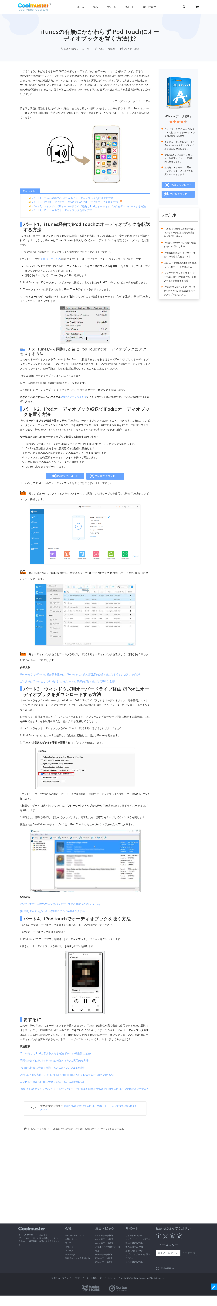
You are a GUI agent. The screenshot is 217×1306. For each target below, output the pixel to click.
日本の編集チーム (74, 49)
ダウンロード (71, 1246)
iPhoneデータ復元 (103, 1258)
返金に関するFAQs (134, 1250)
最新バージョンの (50, 259)
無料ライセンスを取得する (77, 1258)
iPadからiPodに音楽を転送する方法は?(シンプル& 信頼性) (53, 1067)
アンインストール (108, 1278)
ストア (68, 1243)
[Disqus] (86, 1183)
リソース (69, 1250)
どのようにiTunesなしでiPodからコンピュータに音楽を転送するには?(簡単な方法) (67, 681)
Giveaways (70, 1254)
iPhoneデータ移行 (178, 116)
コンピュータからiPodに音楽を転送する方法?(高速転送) (52, 1081)
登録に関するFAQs (134, 1262)
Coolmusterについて (75, 1235)
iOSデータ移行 (107, 49)
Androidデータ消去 (104, 1243)
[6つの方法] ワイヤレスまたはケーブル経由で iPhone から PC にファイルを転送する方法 (180, 276)
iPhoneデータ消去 (103, 1262)
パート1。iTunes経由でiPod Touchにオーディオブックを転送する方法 (72, 198)
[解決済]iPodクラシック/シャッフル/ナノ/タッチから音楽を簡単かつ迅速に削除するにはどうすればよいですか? (84, 1089)
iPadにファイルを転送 (74, 397)
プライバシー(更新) (71, 1278)
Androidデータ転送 (104, 1235)
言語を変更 (166, 1268)
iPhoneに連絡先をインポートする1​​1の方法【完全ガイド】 (180, 254)
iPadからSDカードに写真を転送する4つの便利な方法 (180, 244)
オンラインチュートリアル (137, 1239)
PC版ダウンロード (67, 476)
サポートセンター (133, 1235)
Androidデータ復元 (104, 1239)
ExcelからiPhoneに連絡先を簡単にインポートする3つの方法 (180, 264)
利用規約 (55, 1278)
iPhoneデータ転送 (103, 1254)
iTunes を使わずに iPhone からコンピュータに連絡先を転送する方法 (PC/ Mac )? (180, 232)
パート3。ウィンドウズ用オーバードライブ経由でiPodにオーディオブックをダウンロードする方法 (89, 206)
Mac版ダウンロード (181, 194)
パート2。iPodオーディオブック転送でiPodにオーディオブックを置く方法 (75, 202)
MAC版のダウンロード (107, 476)
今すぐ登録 (188, 1253)
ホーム (80, 6)
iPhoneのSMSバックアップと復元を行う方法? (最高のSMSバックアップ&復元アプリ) (180, 290)
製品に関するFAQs (134, 1243)
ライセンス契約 (90, 1278)
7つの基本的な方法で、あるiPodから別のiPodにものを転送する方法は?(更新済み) (67, 1075)
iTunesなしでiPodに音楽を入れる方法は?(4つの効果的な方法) (55, 1053)
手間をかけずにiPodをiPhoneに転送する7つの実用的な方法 (54, 1060)
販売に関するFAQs (134, 1246)
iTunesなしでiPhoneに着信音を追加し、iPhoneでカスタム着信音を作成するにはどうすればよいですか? (80, 674)
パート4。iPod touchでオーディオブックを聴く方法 (62, 210)
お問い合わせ (71, 1239)
